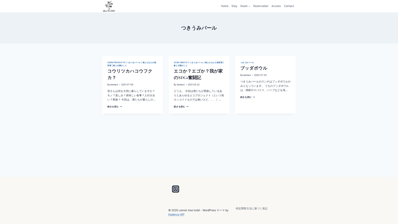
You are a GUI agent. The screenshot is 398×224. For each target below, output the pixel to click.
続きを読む (114, 106)
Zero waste (181, 62)
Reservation (260, 6)
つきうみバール (134, 62)
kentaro (114, 84)
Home (224, 6)
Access (276, 6)
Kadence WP (176, 214)
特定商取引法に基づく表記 (252, 208)
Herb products (116, 62)
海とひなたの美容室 (214, 62)
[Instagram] (175, 189)
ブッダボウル (253, 68)
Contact (289, 6)
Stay (234, 6)
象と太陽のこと (120, 65)
